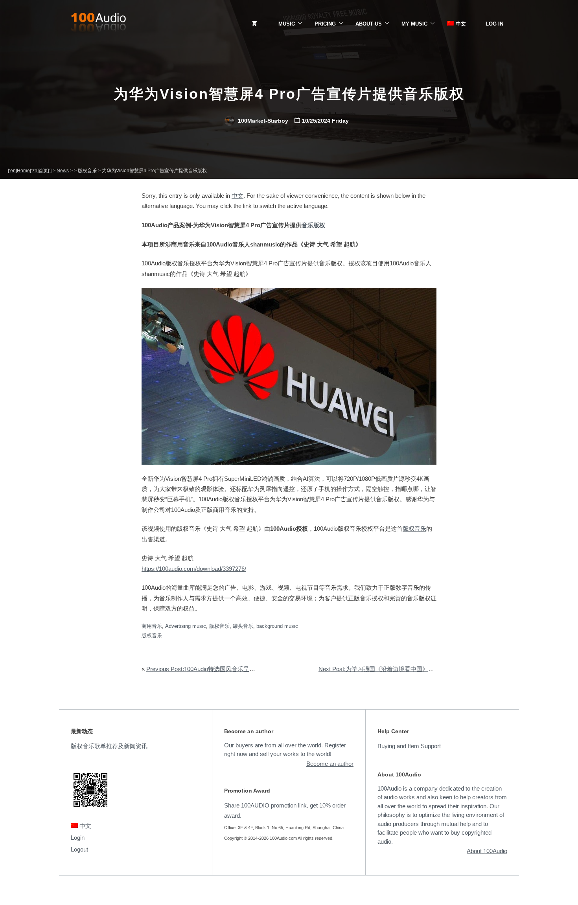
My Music (414, 24)
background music (277, 626)
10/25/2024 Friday (325, 121)
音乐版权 (313, 225)
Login (78, 837)
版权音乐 (414, 528)
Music (286, 24)
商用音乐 (152, 626)
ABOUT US (368, 24)
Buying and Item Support (409, 746)
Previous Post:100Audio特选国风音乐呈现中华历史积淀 (218, 669)
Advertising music (185, 626)
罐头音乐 (243, 626)
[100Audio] (98, 24)
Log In (494, 24)
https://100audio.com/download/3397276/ (194, 568)
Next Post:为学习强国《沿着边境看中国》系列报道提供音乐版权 (402, 669)
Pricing (325, 24)
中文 (460, 24)
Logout (79, 849)
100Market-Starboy (262, 121)
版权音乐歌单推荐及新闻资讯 (109, 746)
